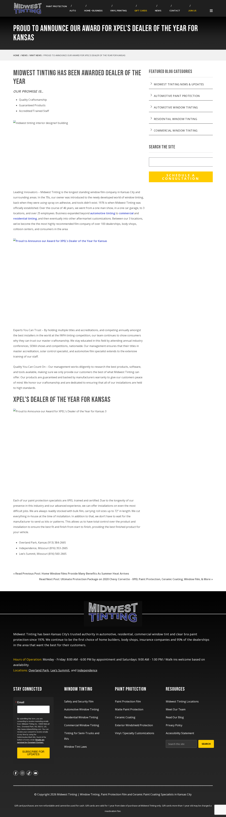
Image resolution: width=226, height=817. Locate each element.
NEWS (158, 10)
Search (206, 743)
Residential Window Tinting (81, 717)
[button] (211, 11)
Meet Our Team (175, 709)
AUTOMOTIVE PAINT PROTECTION (177, 96)
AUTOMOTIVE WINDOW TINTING (176, 107)
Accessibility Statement (180, 733)
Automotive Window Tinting (81, 709)
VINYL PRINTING (118, 10)
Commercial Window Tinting (81, 725)
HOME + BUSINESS (93, 10)
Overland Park (39, 670)
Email (20, 702)
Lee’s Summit (59, 670)
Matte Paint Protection (129, 709)
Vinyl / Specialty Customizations (134, 733)
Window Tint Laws (75, 747)
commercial (126, 213)
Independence (87, 670)
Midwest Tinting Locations (182, 701)
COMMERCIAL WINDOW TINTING (176, 130)
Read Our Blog (175, 717)
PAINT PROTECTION (56, 6)
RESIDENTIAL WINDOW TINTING (175, 119)
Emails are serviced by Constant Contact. (30, 741)
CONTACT (174, 10)
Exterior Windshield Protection (134, 725)
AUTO (72, 10)
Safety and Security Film (78, 701)
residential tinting (25, 218)
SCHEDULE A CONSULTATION (180, 177)
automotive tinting (102, 213)
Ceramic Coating (125, 717)
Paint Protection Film (128, 701)
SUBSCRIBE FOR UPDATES (33, 753)
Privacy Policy (174, 725)
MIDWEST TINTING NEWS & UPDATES (179, 84)
